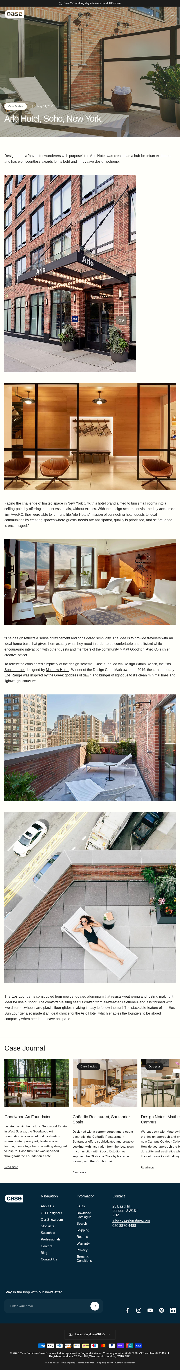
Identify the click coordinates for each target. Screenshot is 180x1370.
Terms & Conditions (84, 1258)
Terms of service (86, 1362)
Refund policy (52, 1362)
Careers (47, 1246)
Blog (44, 1253)
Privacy (82, 1250)
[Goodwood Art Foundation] (36, 1083)
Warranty (83, 1243)
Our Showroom (52, 1219)
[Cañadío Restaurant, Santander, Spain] (105, 1083)
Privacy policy (68, 1362)
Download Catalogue (84, 1215)
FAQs (81, 1206)
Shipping (83, 1230)
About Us (47, 1206)
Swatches (48, 1233)
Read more (11, 1167)
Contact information (125, 1362)
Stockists (47, 1226)
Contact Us (49, 1259)
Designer (154, 1066)
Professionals (51, 1239)
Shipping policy (105, 1362)
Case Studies (15, 106)
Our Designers (51, 1213)
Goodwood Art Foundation (28, 1116)
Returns (82, 1236)
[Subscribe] (94, 1306)
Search (82, 1223)
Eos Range (13, 675)
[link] (125, 1210)
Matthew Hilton (57, 670)
